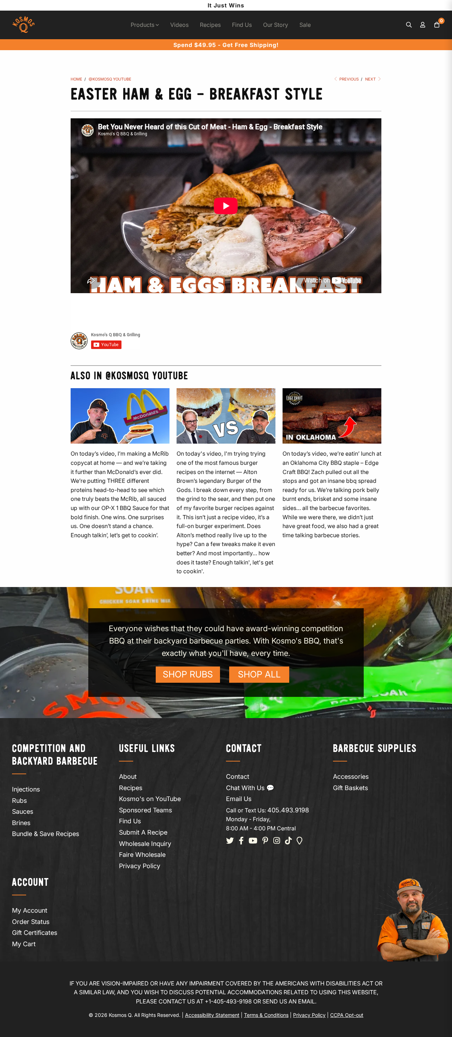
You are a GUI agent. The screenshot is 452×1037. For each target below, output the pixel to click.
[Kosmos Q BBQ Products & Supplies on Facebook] (241, 841)
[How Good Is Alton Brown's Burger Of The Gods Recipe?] (226, 416)
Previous (348, 79)
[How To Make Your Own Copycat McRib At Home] (120, 416)
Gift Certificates (34, 932)
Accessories (351, 776)
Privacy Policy (139, 866)
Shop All (259, 674)
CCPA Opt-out (346, 1015)
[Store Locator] (300, 841)
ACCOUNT (30, 883)
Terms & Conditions (266, 1015)
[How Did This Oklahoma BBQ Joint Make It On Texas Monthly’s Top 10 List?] (331, 416)
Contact (237, 776)
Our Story (275, 24)
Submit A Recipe (143, 832)
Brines (21, 822)
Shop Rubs (188, 674)
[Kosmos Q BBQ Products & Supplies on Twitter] (230, 841)
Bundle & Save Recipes (45, 833)
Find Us (242, 24)
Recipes (210, 24)
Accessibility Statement (212, 1015)
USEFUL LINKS (147, 749)
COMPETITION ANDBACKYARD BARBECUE (55, 755)
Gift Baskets (350, 788)
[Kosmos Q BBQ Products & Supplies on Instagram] (276, 841)
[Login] (423, 25)
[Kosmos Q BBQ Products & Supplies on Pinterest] (265, 841)
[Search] (409, 25)
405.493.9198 (288, 810)
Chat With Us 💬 (250, 788)
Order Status (30, 921)
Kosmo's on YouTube (150, 798)
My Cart (24, 944)
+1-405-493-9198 (228, 1001)
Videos (179, 24)
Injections (26, 789)
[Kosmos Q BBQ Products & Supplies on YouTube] (253, 841)
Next (371, 79)
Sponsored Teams (145, 810)
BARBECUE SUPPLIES (375, 749)
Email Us (238, 798)
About (128, 776)
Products (143, 24)
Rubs (19, 800)
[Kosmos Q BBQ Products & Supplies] (23, 24)
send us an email (288, 1001)
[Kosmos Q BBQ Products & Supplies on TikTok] (288, 841)
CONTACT (244, 749)
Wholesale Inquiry (145, 843)
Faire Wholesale (142, 854)
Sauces (22, 811)
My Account (29, 910)
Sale (305, 24)
